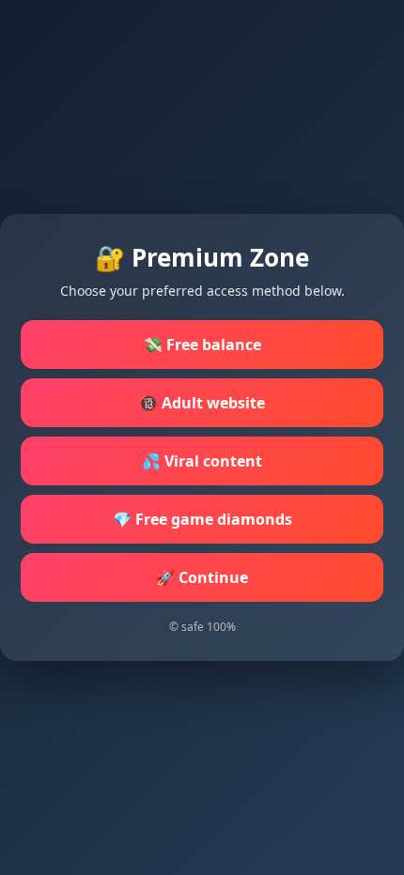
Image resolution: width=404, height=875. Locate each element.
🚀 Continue (202, 577)
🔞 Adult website (202, 402)
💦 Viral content (202, 461)
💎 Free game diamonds (202, 519)
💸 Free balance (202, 344)
